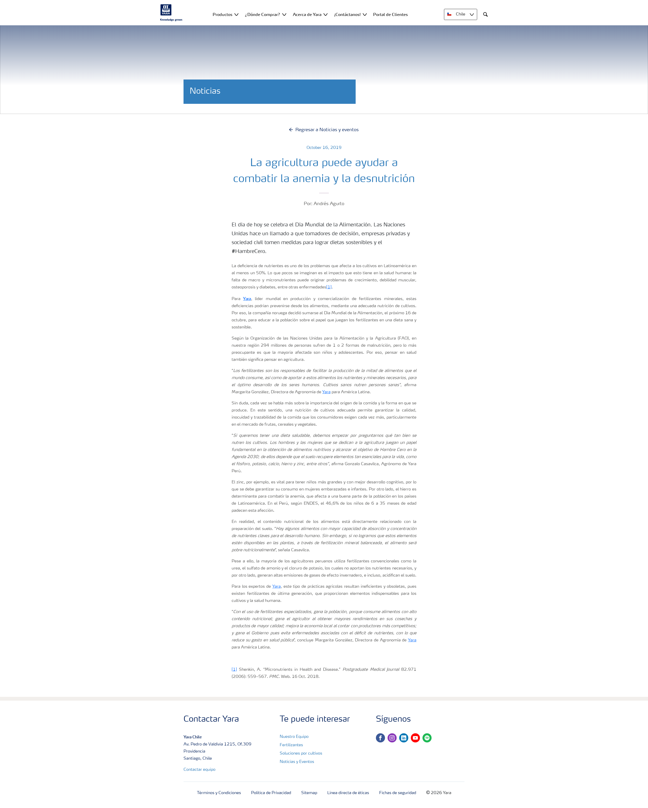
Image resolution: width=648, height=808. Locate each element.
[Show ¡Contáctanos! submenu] (365, 14)
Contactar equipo (199, 770)
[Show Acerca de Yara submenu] (325, 14)
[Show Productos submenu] (236, 14)
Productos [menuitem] (222, 14)
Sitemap (309, 793)
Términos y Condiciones (219, 793)
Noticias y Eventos (297, 762)
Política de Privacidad (271, 793)
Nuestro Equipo (294, 737)
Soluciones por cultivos (301, 754)
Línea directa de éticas (348, 793)
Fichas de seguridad (397, 793)
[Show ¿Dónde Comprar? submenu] (284, 14)
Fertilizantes (291, 745)
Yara (326, 392)
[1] (329, 287)
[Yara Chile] (171, 12)
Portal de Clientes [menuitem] (390, 14)
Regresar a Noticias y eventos (327, 130)
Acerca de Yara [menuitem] (307, 14)
